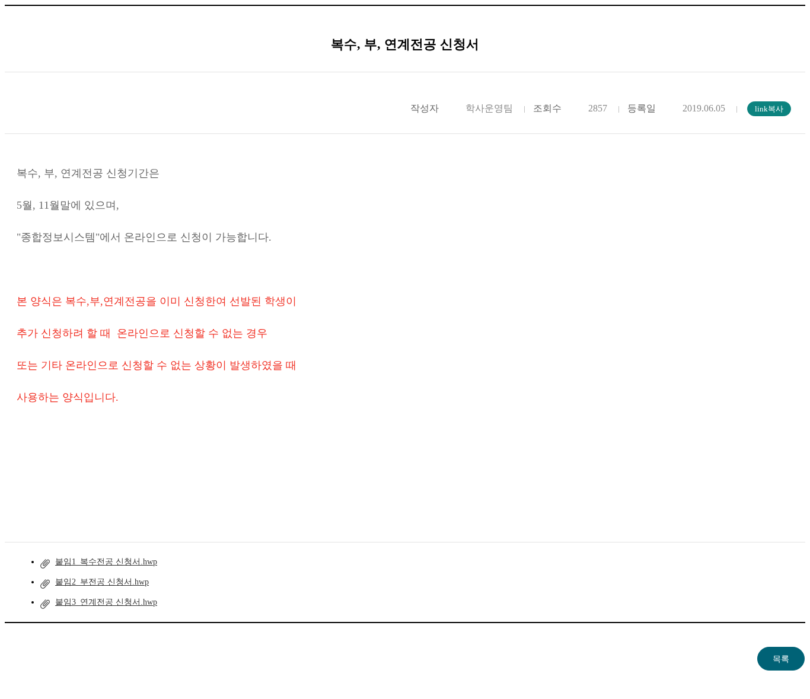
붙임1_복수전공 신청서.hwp (106, 561)
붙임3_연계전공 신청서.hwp (106, 602)
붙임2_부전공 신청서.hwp (102, 581)
